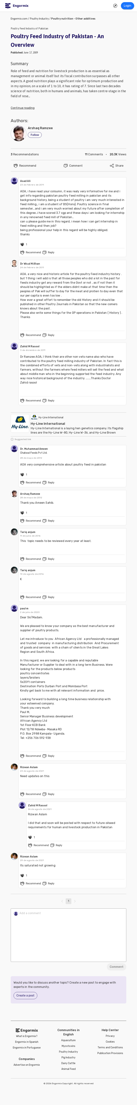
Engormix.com (19, 18)
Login (127, 5)
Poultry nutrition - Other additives (73, 18)
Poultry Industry (39, 18)
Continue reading (23, 108)
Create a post (25, 995)
